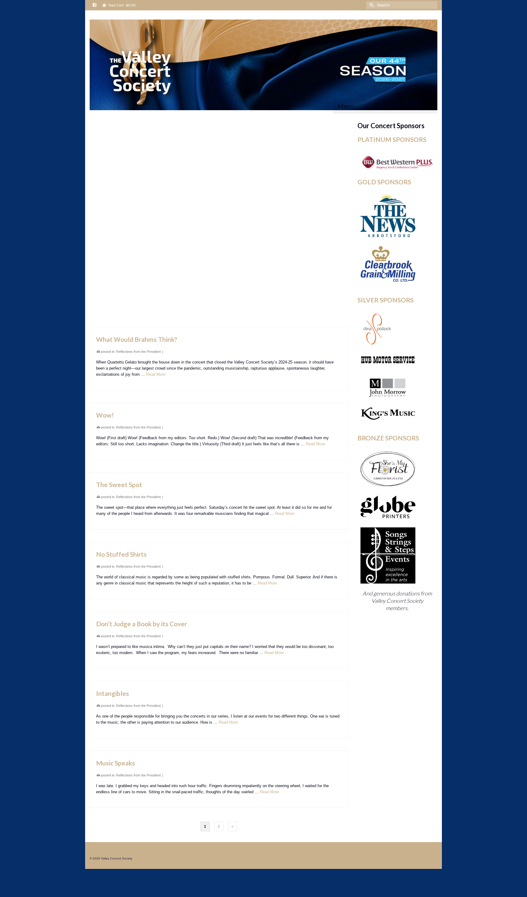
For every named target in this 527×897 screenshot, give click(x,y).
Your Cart (121, 5)
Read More (311, 168)
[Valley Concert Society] (263, 65)
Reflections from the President (138, 152)
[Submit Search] (370, 5)
